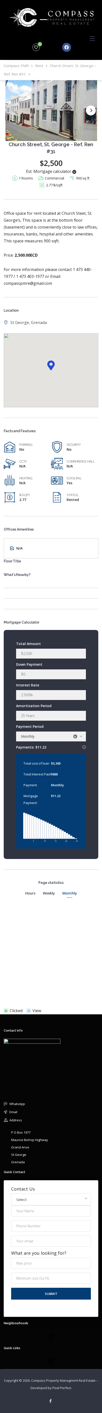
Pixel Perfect (61, 1388)
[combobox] (51, 736)
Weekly (49, 893)
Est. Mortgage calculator (49, 171)
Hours (30, 893)
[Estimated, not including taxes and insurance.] (84, 747)
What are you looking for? (38, 1253)
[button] (51, 365)
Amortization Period (33, 705)
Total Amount (28, 643)
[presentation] (91, 110)
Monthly (69, 893)
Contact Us (23, 1189)
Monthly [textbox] (48, 736)
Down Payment (29, 664)
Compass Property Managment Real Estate (63, 1380)
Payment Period (30, 726)
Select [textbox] (21, 1199)
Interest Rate (27, 685)
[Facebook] (66, 47)
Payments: (51, 747)
